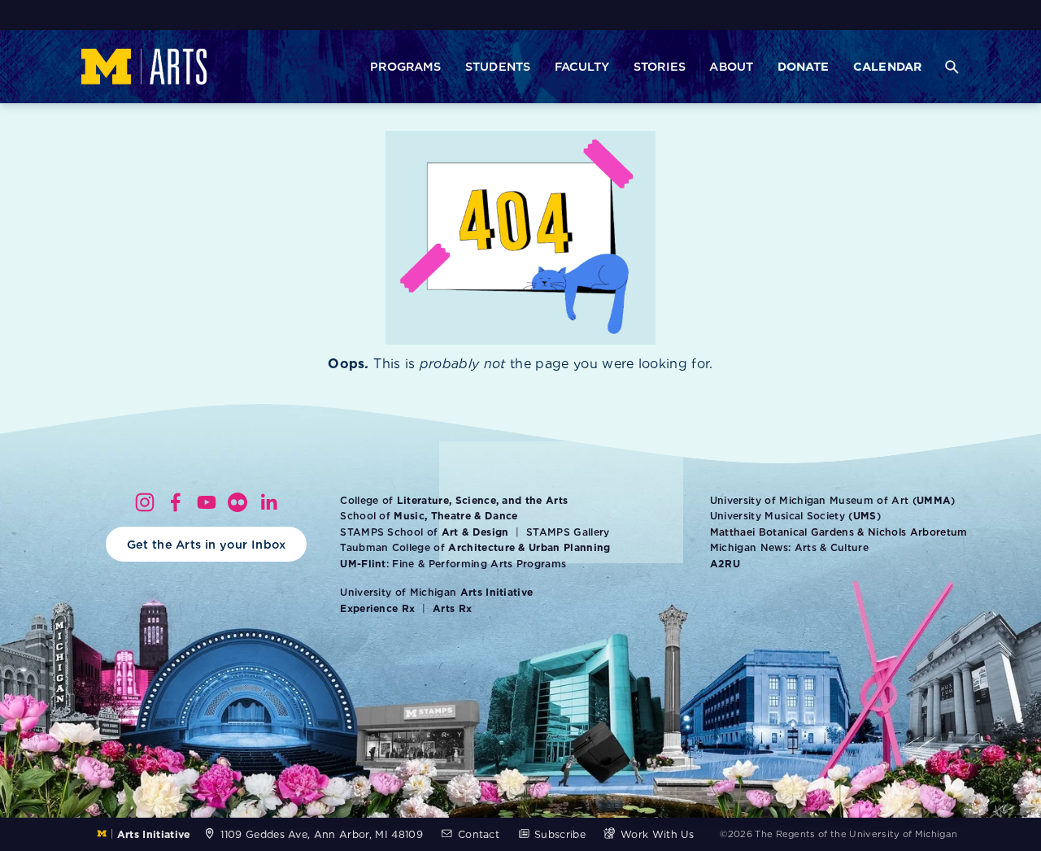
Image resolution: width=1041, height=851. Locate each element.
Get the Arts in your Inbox (206, 544)
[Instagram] (145, 502)
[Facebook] (175, 502)
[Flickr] (237, 502)
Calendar (887, 65)
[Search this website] (951, 66)
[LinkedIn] (268, 502)
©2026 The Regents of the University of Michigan (838, 834)
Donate (803, 65)
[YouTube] (206, 502)
